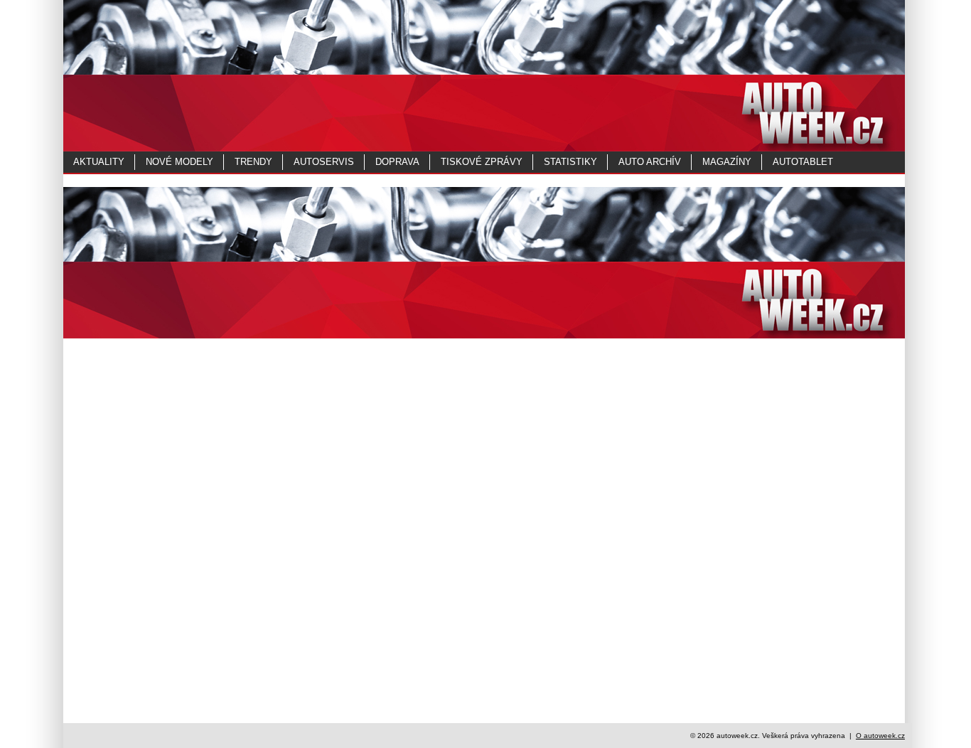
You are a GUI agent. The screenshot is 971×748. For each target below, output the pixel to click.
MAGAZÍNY (726, 161)
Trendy (253, 161)
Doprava (397, 161)
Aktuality (98, 161)
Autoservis (324, 161)
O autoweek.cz (880, 735)
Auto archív (649, 161)
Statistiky (570, 161)
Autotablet (803, 161)
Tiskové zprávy (481, 161)
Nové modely (179, 161)
